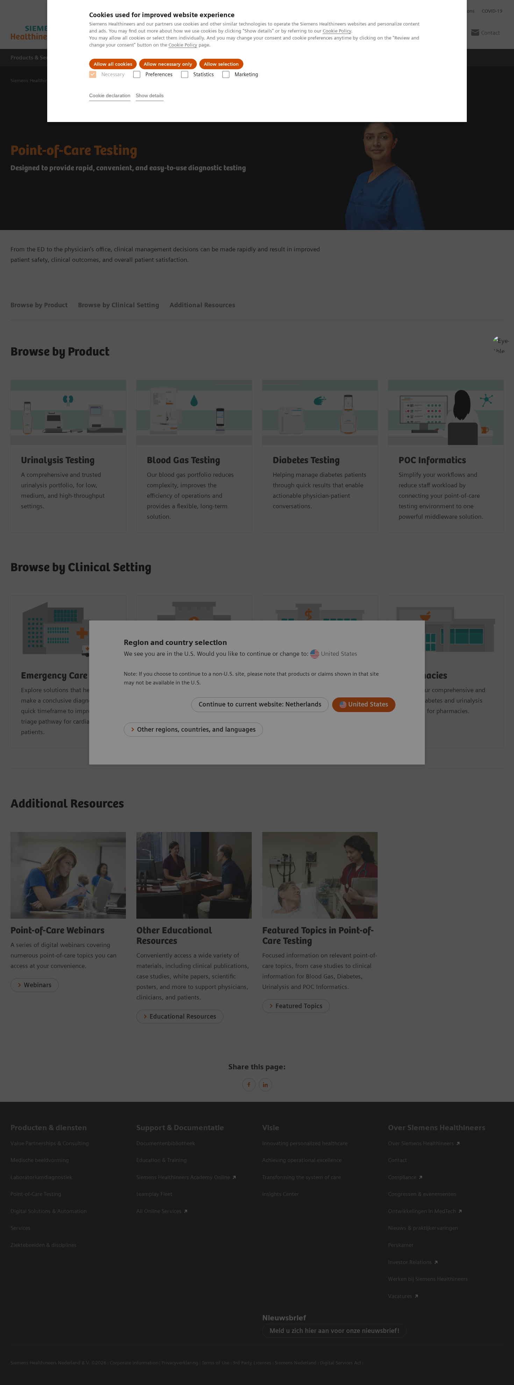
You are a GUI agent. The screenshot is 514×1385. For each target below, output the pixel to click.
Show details (150, 95)
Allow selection (221, 64)
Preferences (158, 74)
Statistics (203, 74)
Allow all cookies (113, 64)
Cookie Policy (337, 31)
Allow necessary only (168, 64)
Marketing (246, 74)
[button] (501, 344)
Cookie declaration (109, 95)
